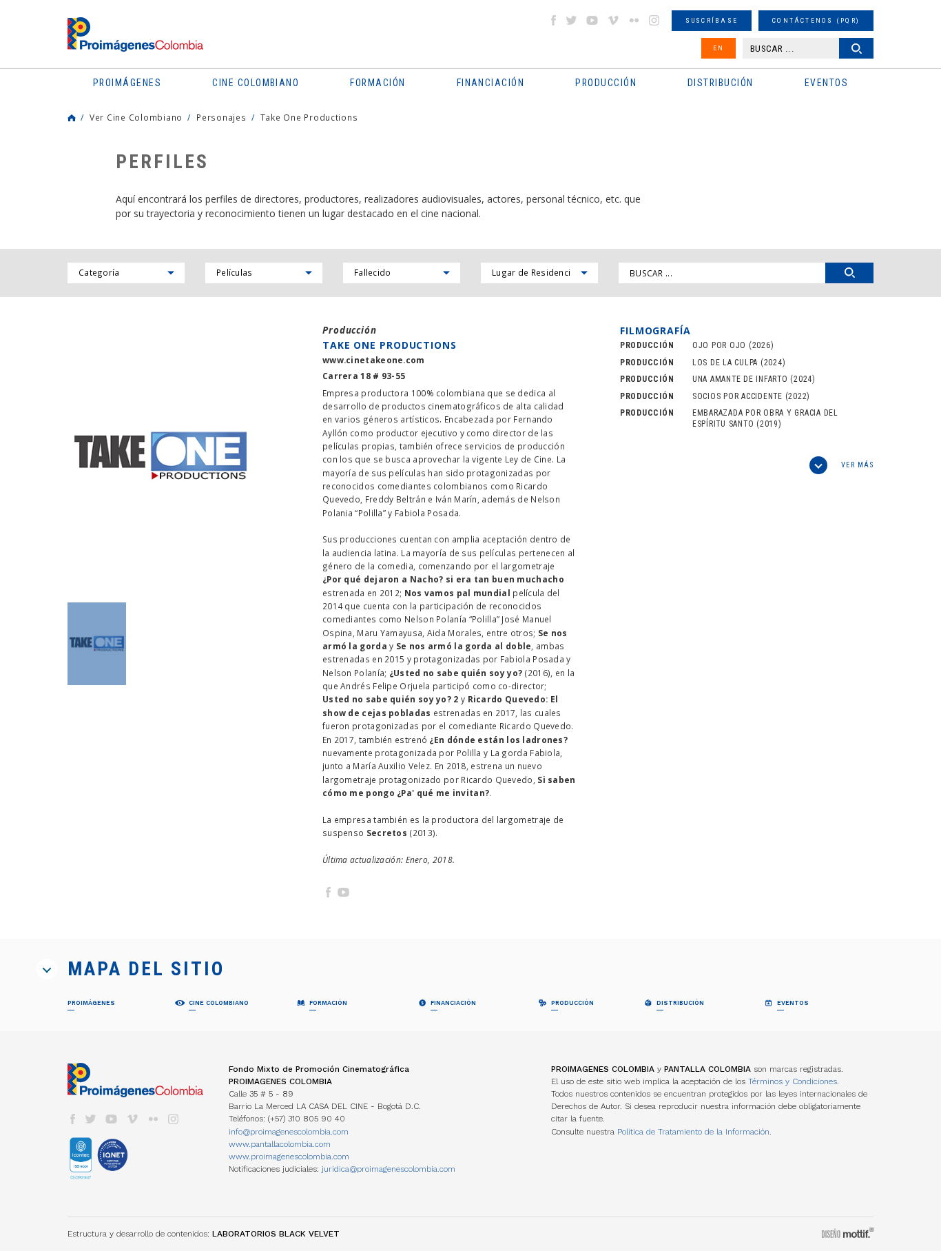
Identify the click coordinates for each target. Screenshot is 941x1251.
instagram (654, 20)
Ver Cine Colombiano (136, 117)
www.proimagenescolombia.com (289, 1156)
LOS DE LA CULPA (725, 362)
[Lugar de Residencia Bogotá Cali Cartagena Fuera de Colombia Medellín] (539, 273)
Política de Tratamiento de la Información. (694, 1132)
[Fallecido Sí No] (401, 273)
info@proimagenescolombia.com (289, 1132)
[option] (161, 457)
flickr (634, 20)
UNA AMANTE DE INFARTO (740, 379)
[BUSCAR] (849, 273)
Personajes (221, 117)
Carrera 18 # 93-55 (363, 376)
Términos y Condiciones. (793, 1081)
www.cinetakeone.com (373, 360)
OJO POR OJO (719, 345)
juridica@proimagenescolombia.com (388, 1169)
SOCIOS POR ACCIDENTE (737, 396)
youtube (592, 20)
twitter (572, 20)
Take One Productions (309, 117)
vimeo (613, 20)
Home (72, 117)
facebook (553, 20)
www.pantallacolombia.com (280, 1144)
